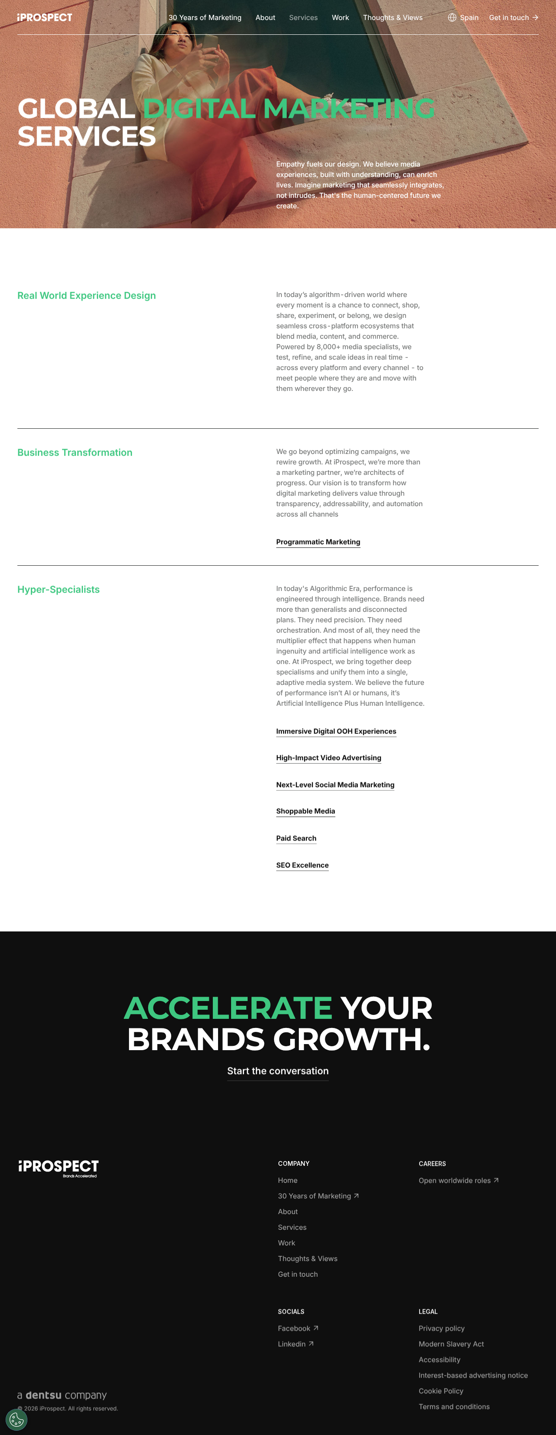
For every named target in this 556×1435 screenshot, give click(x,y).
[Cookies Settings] (16, 1420)
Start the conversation (278, 1071)
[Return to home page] (44, 17)
